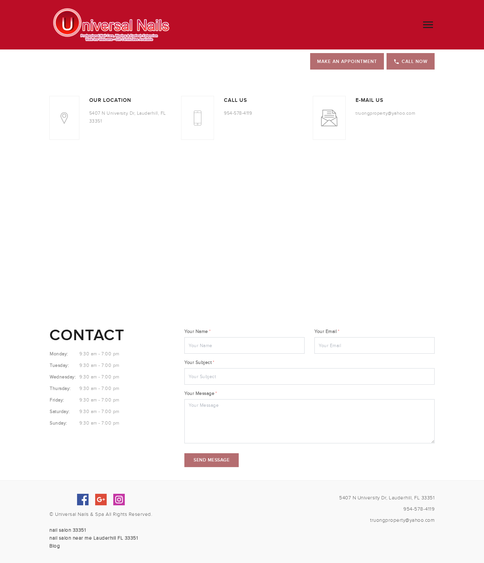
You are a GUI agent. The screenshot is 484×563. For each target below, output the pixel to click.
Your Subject (199, 362)
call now (415, 61)
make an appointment (347, 61)
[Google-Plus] (101, 499)
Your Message (200, 393)
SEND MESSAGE (211, 460)
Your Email (327, 331)
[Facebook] (83, 499)
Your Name (197, 331)
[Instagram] (119, 499)
